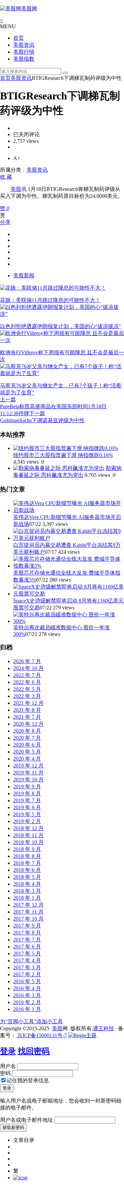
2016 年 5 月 (27, 981)
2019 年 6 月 (27, 807)
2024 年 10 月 (28, 668)
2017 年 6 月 (27, 946)
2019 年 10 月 (28, 779)
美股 (16, 189)
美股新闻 (23, 275)
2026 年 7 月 (27, 661)
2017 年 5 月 (27, 953)
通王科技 (103, 1028)
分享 (5, 222)
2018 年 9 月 (27, 849)
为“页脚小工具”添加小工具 (31, 1021)
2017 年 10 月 (28, 919)
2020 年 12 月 (28, 724)
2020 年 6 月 (27, 745)
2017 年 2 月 (27, 974)
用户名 (8, 1066)
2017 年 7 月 (27, 939)
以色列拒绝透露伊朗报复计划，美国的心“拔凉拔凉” (60, 326)
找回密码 (34, 1051)
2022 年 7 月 (27, 675)
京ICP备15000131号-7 (41, 1035)
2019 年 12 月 (28, 765)
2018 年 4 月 (27, 884)
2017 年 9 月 (27, 926)
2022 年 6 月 (27, 682)
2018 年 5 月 (27, 877)
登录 (8, 1051)
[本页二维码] (20, 1177)
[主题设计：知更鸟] (82, 1035)
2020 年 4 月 (27, 759)
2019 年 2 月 (27, 821)
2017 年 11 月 (28, 912)
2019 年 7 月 (27, 800)
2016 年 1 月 (27, 1009)
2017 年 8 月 (27, 932)
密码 (5, 1073)
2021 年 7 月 (27, 717)
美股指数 (23, 59)
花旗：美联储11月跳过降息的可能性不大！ (50, 300)
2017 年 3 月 (27, 967)
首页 (18, 38)
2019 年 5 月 (27, 814)
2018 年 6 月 (27, 870)
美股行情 (23, 52)
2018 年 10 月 (28, 842)
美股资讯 (23, 45)
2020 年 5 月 (27, 752)
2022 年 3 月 (27, 696)
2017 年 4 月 (27, 960)
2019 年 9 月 (27, 786)
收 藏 (6, 177)
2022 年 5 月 (27, 689)
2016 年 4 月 (27, 988)
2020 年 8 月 (27, 731)
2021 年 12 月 (28, 703)
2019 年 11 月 (28, 772)
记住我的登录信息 (28, 1080)
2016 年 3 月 (27, 995)
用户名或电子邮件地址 (26, 1120)
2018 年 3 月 (27, 891)
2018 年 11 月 (28, 835)
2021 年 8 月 (27, 710)
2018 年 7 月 (27, 863)
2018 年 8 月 (27, 856)
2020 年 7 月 (27, 738)
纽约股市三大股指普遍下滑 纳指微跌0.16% (63, 455)
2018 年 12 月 (28, 828)
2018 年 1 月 (27, 898)
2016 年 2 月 (27, 1002)
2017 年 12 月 (28, 905)
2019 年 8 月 (27, 793)
